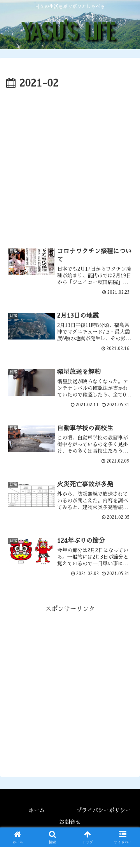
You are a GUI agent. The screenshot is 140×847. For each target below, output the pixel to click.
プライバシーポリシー (103, 810)
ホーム (36, 810)
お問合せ (70, 822)
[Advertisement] (70, 166)
